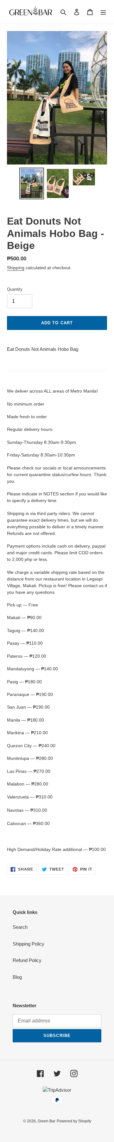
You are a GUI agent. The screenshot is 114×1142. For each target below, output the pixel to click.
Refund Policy (27, 960)
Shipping (15, 267)
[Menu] (103, 12)
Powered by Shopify (74, 1121)
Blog (17, 977)
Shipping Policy (28, 943)
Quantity (14, 289)
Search (20, 927)
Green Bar (46, 1121)
